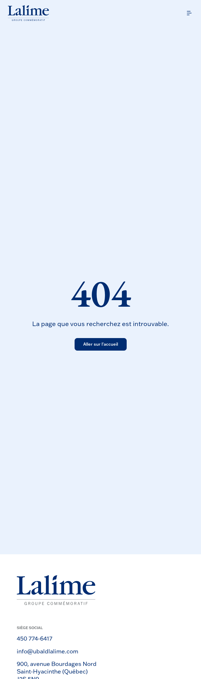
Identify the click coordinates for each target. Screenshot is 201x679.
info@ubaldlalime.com (47, 651)
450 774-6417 (34, 638)
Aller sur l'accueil (100, 344)
